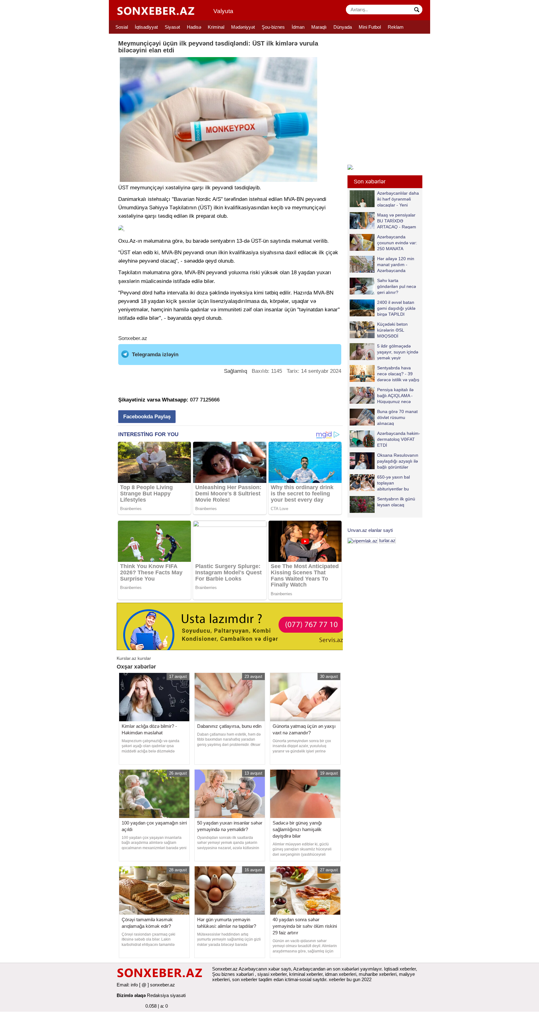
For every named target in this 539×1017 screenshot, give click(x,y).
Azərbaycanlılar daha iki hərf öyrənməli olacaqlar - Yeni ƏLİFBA (398, 199)
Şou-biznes (273, 27)
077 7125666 (205, 400)
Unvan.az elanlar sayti (370, 530)
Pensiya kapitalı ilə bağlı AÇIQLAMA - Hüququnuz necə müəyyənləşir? (395, 395)
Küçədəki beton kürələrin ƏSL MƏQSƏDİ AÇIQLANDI (392, 330)
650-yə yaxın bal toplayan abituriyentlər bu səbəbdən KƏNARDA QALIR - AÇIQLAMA (384, 482)
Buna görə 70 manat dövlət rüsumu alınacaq (397, 417)
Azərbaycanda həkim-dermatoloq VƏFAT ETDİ (398, 439)
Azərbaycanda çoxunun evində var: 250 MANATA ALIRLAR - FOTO (397, 242)
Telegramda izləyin (155, 355)
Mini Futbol (370, 27)
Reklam (396, 27)
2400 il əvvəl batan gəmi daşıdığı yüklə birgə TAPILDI (396, 308)
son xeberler (244, 979)
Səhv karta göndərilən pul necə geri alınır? (396, 286)
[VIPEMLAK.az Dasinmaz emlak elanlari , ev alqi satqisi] (362, 540)
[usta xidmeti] (233, 626)
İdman (298, 27)
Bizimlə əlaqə (131, 995)
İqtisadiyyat (146, 27)
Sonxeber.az (132, 338)
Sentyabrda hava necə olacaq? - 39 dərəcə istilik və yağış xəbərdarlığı (398, 373)
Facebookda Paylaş (147, 417)
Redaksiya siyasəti (166, 995)
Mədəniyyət (243, 27)
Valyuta (223, 11)
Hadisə (194, 27)
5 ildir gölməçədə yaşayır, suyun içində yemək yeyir (397, 351)
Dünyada (342, 27)
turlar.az (387, 540)
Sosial (121, 27)
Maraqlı (319, 27)
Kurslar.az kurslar (134, 658)
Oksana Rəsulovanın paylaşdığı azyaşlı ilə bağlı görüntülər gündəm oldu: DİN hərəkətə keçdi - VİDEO (384, 461)
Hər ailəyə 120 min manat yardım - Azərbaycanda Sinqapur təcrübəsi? (397, 264)
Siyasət (172, 27)
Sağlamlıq (235, 371)
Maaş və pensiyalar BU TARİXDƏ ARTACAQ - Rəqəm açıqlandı (396, 220)
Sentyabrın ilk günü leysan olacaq (396, 501)
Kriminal (216, 27)
